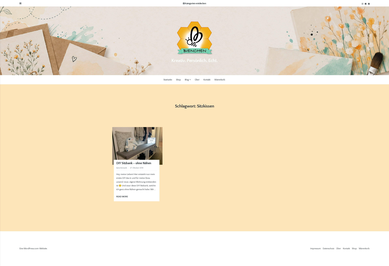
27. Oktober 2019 (136, 168)
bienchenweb (121, 168)
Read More (122, 196)
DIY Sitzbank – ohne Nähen (133, 163)
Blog (187, 79)
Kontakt (206, 79)
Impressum (315, 248)
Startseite (168, 79)
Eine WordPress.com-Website (33, 248)
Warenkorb (219, 79)
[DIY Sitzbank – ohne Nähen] (137, 146)
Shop (178, 79)
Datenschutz (328, 248)
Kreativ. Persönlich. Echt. (194, 60)
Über (197, 79)
